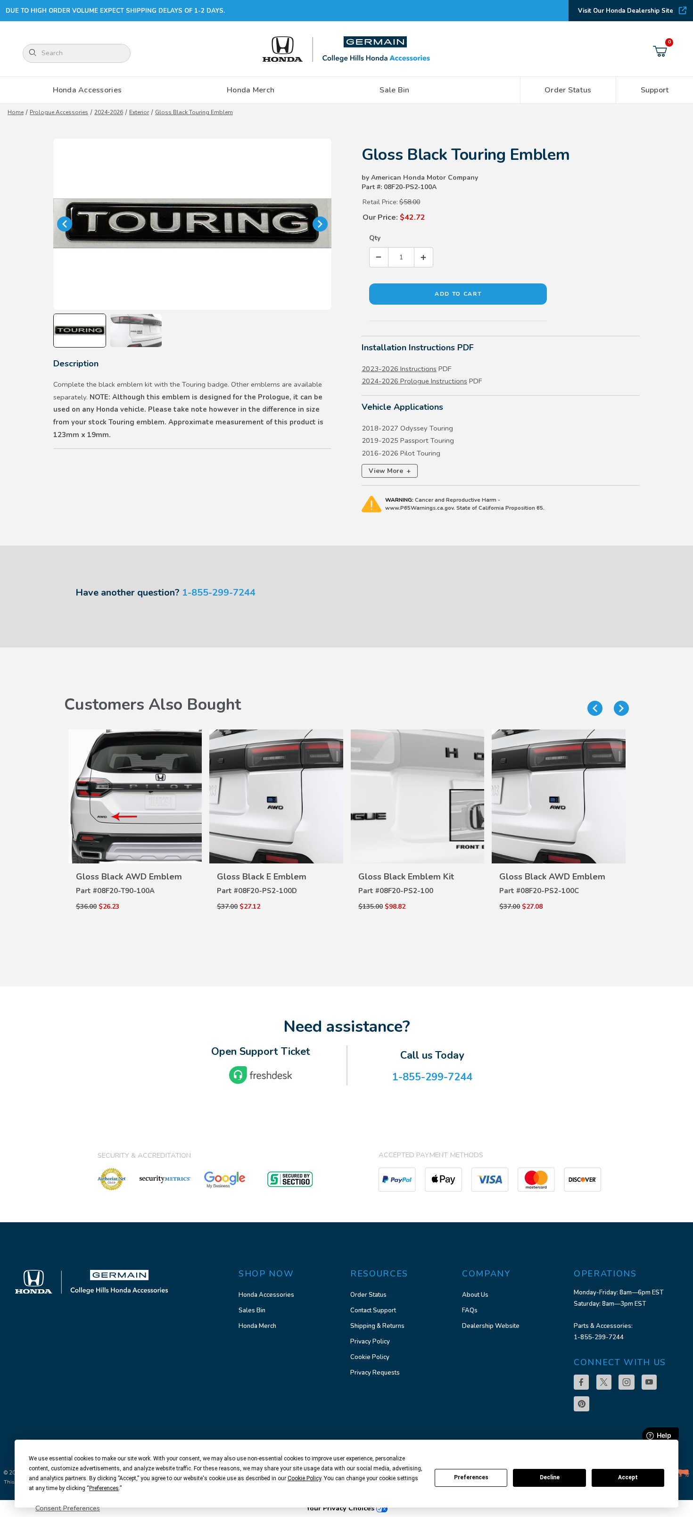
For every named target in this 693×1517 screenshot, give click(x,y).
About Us (475, 1295)
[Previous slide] (594, 708)
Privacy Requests (375, 1372)
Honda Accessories (266, 1295)
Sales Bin (252, 1310)
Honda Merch (257, 1326)
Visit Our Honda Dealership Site (625, 11)
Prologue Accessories (59, 112)
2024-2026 (108, 112)
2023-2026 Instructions (399, 368)
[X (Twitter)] (603, 1382)
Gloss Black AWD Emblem (129, 876)
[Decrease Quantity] (379, 257)
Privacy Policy (370, 1341)
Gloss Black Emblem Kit (406, 876)
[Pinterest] (581, 1403)
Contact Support (373, 1310)
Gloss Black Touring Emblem (194, 112)
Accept (628, 1477)
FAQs (470, 1310)
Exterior (139, 112)
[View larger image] (192, 224)
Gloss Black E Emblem (261, 876)
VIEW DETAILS (135, 860)
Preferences (471, 1477)
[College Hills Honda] (346, 49)
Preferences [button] (104, 1488)
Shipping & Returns (377, 1326)
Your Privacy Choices (341, 1508)
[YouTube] (649, 1382)
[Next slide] (621, 708)
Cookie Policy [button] (304, 1478)
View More (389, 470)
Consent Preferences (67, 1508)
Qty (374, 237)
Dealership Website (491, 1326)
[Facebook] (581, 1382)
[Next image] (320, 224)
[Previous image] (64, 224)
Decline (550, 1477)
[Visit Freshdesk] (260, 1075)
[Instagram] (627, 1382)
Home (16, 112)
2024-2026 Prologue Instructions (414, 381)
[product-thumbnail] (135, 796)
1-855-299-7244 (219, 592)
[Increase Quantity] (423, 257)
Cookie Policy (369, 1357)
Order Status (368, 1295)
